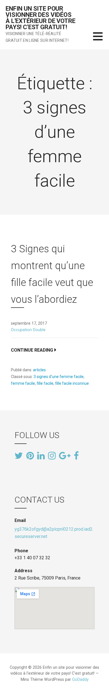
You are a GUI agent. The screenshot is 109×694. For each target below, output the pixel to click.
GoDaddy (80, 679)
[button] (101, 39)
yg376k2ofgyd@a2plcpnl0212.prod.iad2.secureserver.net (54, 532)
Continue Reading (32, 350)
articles (39, 370)
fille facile (45, 383)
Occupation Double (28, 329)
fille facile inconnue (72, 383)
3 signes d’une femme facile (59, 376)
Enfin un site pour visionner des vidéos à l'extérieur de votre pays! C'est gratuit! (40, 18)
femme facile (23, 383)
